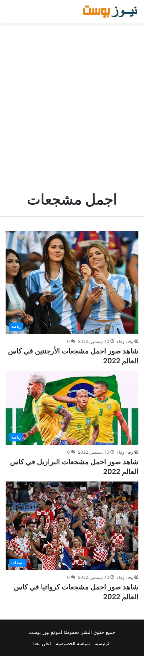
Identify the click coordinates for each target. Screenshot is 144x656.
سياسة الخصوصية (73, 643)
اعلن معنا (42, 643)
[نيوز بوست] (111, 12)
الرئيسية (103, 643)
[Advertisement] (72, 103)
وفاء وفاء (125, 341)
